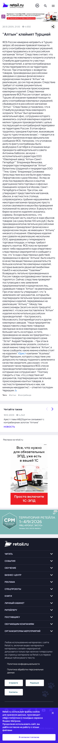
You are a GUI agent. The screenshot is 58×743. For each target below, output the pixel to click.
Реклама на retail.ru (13, 439)
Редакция (34, 683)
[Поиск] (45, 5)
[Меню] (53, 5)
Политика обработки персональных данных (25, 671)
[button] (29, 554)
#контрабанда (24, 395)
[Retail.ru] (15, 5)
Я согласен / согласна (29, 737)
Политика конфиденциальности (23, 663)
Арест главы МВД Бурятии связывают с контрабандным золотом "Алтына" (24, 421)
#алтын (12, 395)
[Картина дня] (37, 6)
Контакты (13, 692)
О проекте (13, 683)
